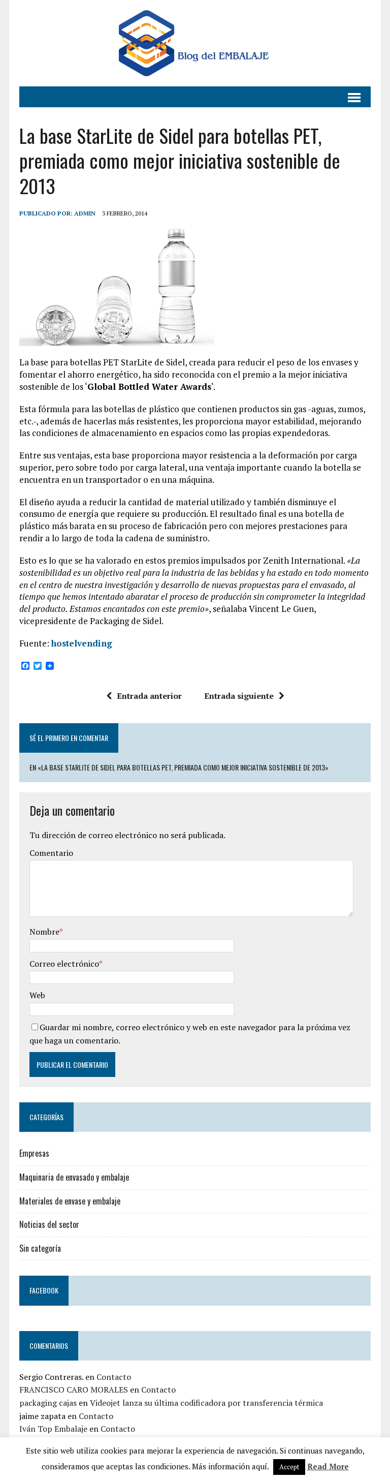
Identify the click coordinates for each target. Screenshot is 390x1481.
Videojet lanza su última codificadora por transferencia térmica (206, 1402)
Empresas (34, 1153)
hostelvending (81, 643)
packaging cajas (48, 1402)
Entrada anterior (149, 695)
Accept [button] (289, 1466)
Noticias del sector (49, 1224)
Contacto (113, 1376)
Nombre (44, 931)
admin (84, 213)
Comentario (51, 852)
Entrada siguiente (239, 695)
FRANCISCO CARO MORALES (73, 1389)
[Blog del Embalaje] (194, 43)
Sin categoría (40, 1248)
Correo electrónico (64, 963)
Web (37, 995)
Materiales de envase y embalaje (69, 1201)
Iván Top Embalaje (53, 1428)
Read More (328, 1466)
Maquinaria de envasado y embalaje (74, 1177)
